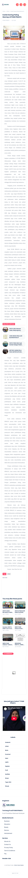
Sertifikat (7, 774)
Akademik (7, 742)
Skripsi (7, 778)
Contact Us (7, 844)
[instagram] (8, 869)
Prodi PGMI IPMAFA (19, 865)
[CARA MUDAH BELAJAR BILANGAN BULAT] (5, 337)
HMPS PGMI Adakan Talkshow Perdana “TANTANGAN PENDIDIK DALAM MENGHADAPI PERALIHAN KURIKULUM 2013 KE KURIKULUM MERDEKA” (8, 644)
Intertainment (8, 833)
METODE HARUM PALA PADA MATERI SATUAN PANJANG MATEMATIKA (15, 351)
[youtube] (11, 869)
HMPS (6, 762)
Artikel (7, 11)
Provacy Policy (8, 847)
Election (6, 830)
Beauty (6, 827)
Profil (6, 770)
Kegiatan (7, 766)
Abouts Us (7, 841)
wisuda (7, 786)
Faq (5, 853)
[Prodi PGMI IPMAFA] (5, 4)
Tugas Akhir (8, 782)
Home (4, 11)
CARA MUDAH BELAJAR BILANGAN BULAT (15, 336)
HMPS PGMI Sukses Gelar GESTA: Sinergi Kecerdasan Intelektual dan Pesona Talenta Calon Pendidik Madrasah (19, 627)
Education (7, 824)
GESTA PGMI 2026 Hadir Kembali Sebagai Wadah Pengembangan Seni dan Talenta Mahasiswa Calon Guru (16, 344)
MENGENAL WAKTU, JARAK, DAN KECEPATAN (19, 644)
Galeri (6, 758)
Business (7, 821)
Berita (6, 750)
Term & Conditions (9, 850)
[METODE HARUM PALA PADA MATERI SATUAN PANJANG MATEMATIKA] (5, 351)
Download (7, 754)
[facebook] (6, 869)
